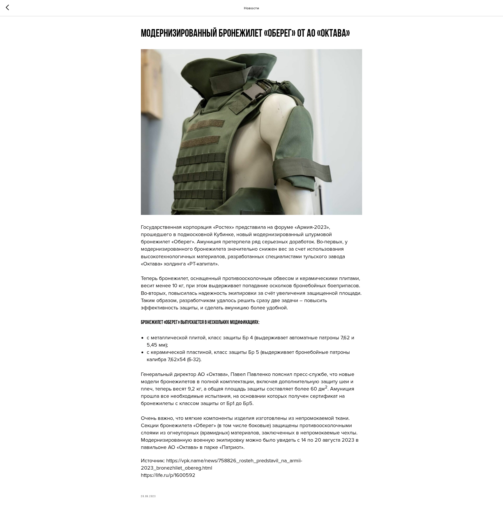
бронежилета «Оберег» (188, 425)
